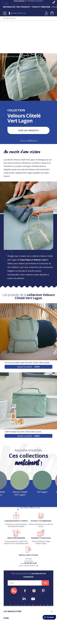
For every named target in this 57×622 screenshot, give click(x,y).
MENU (4, 14)
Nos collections (9, 30)
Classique (6, 43)
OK (45, 583)
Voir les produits (28, 130)
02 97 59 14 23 (30, 563)
